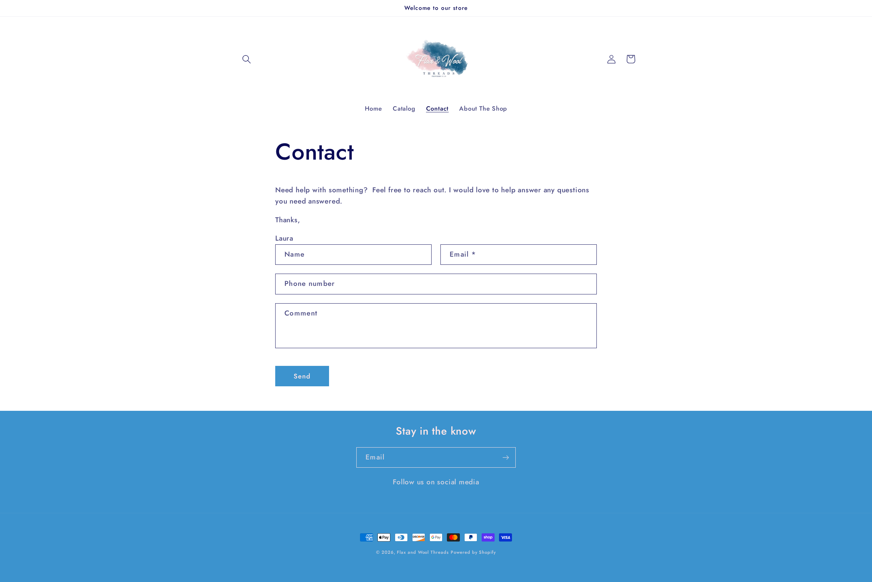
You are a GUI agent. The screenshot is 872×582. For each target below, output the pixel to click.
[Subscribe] (505, 457)
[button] (246, 59)
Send (302, 376)
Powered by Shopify (473, 552)
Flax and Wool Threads (423, 552)
